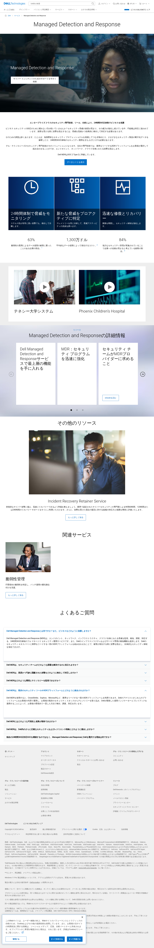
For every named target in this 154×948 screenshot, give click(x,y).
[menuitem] (24, 9)
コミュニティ (118, 756)
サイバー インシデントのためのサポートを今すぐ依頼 (34, 80)
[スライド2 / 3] (77, 410)
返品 (78, 764)
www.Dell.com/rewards (87, 868)
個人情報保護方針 (49, 829)
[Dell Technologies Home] (14, 3)
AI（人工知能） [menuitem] (10, 10)
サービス (8, 798)
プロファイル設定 (47, 764)
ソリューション (11, 794)
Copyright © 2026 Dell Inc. (14, 829)
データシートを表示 (75, 162)
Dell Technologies (11, 823)
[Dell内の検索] (93, 3)
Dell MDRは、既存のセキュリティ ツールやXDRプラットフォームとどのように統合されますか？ (48, 690)
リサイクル (45, 807)
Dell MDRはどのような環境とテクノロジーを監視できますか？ (33, 680)
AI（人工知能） (10, 785)
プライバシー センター (121, 803)
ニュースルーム (47, 803)
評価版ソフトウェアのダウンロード (126, 811)
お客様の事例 (46, 816)
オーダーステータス (48, 760)
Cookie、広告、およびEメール (104, 829)
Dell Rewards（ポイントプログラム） (127, 789)
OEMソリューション (84, 794)
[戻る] (11, 374)
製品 (6, 789)
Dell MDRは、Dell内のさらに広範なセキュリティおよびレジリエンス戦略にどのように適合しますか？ (50, 729)
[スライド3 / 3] (82, 410)
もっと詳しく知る (75, 517)
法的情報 (124, 829)
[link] (119, 3)
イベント (116, 794)
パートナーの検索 (83, 785)
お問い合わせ (118, 760)
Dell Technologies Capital (50, 794)
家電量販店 (81, 789)
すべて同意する (75, 939)
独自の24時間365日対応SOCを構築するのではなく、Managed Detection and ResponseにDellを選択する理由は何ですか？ (59, 737)
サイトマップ (10, 757)
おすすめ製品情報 (11, 803)
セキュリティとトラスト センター (126, 807)
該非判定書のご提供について (74, 834)
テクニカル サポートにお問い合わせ (90, 760)
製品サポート (46, 769)
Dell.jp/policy (35, 882)
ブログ (115, 785)
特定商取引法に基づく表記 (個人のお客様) (42, 834)
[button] (104, 3)
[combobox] (62, 4)
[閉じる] (82, 917)
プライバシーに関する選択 (72, 829)
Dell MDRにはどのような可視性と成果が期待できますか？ (31, 721)
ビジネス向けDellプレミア (140, 10)
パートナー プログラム (85, 798)
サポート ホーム (83, 756)
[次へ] (142, 374)
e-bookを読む (110, 398)
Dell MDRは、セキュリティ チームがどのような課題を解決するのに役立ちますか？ (42, 665)
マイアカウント (47, 756)
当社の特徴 (45, 785)
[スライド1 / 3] (71, 410)
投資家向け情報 (47, 798)
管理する (16, 939)
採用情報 (44, 789)
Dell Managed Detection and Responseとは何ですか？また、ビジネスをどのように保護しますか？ (48, 631)
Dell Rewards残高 (47, 773)
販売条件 (33, 829)
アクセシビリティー (12, 834)
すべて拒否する (57, 939)
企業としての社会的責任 (50, 811)
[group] (35, 374)
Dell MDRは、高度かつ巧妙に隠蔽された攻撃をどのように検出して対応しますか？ (42, 673)
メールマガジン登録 (120, 798)
